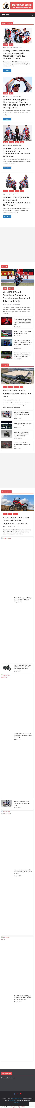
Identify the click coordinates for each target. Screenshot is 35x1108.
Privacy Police (11, 1078)
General (5, 142)
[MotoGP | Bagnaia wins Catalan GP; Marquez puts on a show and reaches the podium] (6, 356)
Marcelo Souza (17, 47)
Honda (16, 387)
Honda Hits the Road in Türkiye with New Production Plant (17, 393)
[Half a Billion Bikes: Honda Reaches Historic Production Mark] (6, 415)
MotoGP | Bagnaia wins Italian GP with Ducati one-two (22, 332)
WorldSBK (11, 288)
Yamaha (15, 513)
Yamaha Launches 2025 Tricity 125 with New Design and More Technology (23, 735)
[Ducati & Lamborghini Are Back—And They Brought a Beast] (6, 425)
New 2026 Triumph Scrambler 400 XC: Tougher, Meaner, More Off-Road (23, 871)
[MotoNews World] (3, 15)
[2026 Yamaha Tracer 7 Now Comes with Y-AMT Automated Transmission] (17, 503)
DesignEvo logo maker (18, 1107)
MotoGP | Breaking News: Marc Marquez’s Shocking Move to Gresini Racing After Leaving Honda (16, 103)
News (17, 142)
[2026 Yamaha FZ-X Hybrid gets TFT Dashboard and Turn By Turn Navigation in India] (6, 668)
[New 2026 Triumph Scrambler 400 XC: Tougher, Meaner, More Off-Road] (6, 873)
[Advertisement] (17, 244)
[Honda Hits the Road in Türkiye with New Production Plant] (17, 376)
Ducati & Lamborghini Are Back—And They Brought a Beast (23, 424)
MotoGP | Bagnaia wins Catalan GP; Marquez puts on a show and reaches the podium (23, 354)
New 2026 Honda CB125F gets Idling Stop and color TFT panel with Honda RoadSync (22, 997)
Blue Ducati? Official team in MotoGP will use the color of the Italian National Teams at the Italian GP (23, 343)
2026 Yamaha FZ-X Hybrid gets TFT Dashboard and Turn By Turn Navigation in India (22, 666)
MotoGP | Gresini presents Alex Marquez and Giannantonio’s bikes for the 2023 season (16, 152)
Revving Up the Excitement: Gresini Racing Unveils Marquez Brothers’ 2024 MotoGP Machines (16, 54)
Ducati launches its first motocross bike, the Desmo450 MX (22, 444)
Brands (5, 387)
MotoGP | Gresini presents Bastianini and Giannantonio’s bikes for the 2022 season (16, 201)
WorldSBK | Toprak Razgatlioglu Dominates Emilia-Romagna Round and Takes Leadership (16, 296)
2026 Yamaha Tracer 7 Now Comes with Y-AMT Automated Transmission (16, 520)
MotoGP (5, 44)
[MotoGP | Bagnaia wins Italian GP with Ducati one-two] (6, 334)
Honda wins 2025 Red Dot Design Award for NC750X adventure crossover (21, 433)
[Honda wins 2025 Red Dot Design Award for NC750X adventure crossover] (6, 435)
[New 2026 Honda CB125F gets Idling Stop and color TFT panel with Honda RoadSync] (6, 998)
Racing (11, 44)
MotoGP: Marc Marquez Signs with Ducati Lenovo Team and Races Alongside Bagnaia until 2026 (22, 321)
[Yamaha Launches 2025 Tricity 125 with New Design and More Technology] (6, 736)
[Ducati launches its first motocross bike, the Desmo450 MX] (6, 446)
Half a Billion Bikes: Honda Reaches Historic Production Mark (22, 414)
